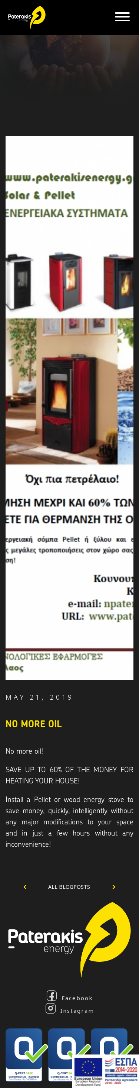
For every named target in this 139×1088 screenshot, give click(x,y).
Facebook (77, 997)
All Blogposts (69, 886)
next (103, 886)
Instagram (77, 1010)
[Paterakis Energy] (25, 16)
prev (35, 886)
